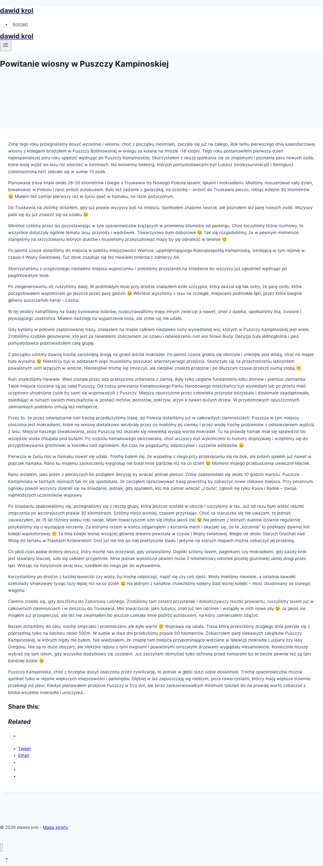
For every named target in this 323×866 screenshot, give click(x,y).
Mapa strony (55, 827)
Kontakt (20, 24)
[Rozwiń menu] (5, 45)
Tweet (24, 748)
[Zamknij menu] (1, 848)
